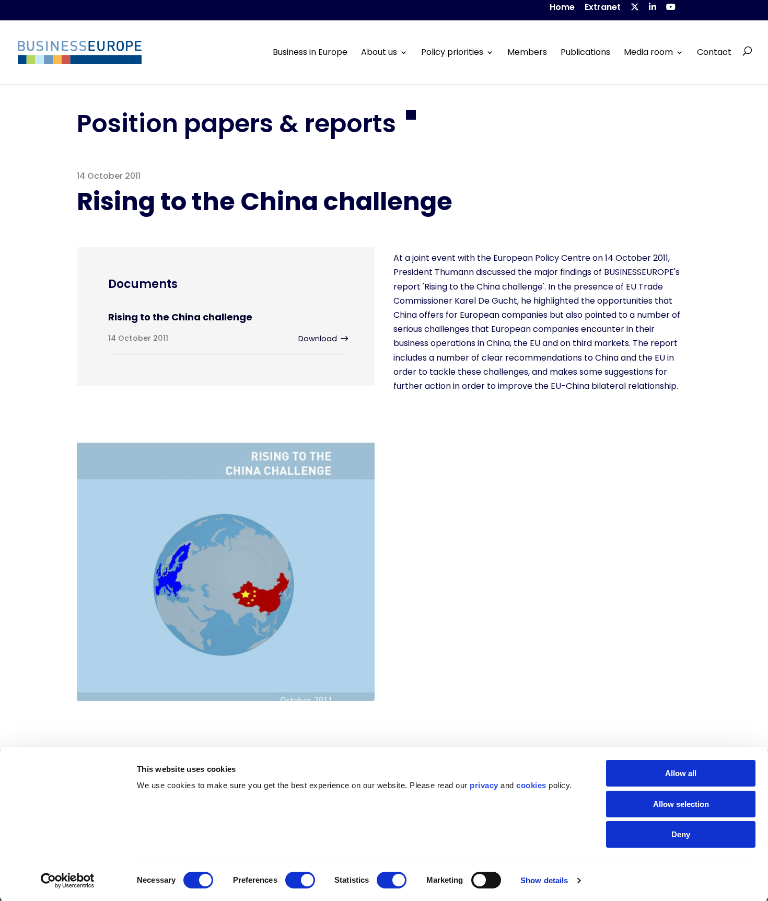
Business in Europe (310, 52)
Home (562, 8)
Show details (544, 880)
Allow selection (681, 804)
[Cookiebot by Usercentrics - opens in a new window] (67, 880)
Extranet (603, 8)
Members (527, 52)
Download (317, 338)
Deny (680, 834)
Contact (714, 52)
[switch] (300, 880)
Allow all (680, 773)
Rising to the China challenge (180, 317)
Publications (585, 52)
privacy (484, 785)
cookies (531, 785)
